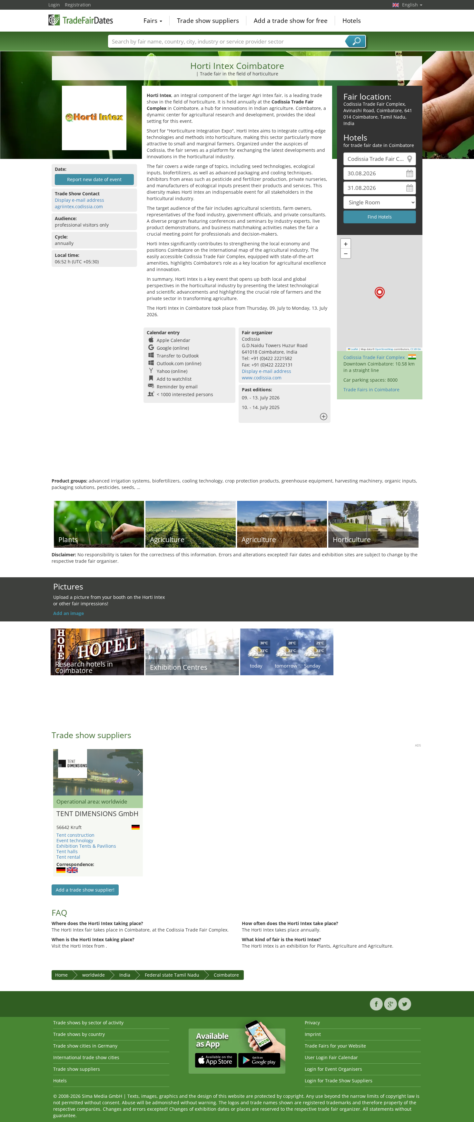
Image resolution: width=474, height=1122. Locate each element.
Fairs (151, 20)
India (124, 975)
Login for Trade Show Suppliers (338, 1081)
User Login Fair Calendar (331, 1057)
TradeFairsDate (80, 20)
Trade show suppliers (208, 20)
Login (54, 5)
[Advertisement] (237, 456)
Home (61, 975)
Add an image (68, 613)
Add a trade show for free (291, 20)
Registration (78, 5)
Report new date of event (94, 179)
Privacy (312, 1023)
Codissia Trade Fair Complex (374, 357)
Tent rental (68, 857)
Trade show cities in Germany (85, 1046)
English (410, 5)
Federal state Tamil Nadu (172, 975)
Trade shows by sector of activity (88, 1023)
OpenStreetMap (384, 349)
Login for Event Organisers (333, 1069)
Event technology (74, 840)
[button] (379, 292)
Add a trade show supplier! (85, 890)
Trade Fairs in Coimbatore (371, 389)
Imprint (313, 1034)
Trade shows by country (79, 1034)
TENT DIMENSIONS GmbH (97, 814)
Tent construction (75, 835)
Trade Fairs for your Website (335, 1046)
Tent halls (67, 851)
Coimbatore (226, 975)
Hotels (351, 20)
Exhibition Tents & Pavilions (86, 846)
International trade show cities (86, 1057)
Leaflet (354, 349)
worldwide (93, 975)
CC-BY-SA (415, 349)
